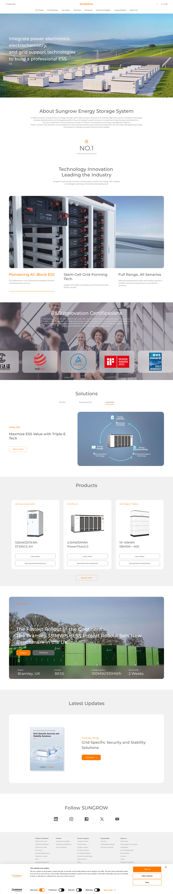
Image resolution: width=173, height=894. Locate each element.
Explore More (18, 449)
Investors (123, 856)
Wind (37, 859)
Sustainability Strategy (108, 844)
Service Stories (81, 844)
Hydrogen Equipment (42, 862)
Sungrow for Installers (63, 841)
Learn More (35, 556)
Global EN (11, 4)
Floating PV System (41, 856)
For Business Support (84, 853)
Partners (77, 10)
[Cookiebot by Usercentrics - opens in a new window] (17, 890)
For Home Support (83, 850)
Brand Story (124, 841)
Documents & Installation (35, 563)
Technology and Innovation (129, 844)
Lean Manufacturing (126, 850)
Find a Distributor (61, 847)
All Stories (43, 653)
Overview (104, 841)
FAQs (79, 862)
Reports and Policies (107, 847)
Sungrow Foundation (127, 862)
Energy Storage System (42, 853)
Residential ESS (85, 402)
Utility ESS (109, 402)
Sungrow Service (82, 841)
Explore (23, 653)
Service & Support (103, 10)
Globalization (124, 847)
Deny (147, 882)
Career (122, 859)
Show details (108, 890)
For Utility (66, 10)
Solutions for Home (41, 841)
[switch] (61, 890)
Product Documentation (85, 856)
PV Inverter (38, 850)
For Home (40, 10)
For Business (52, 10)
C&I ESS (62, 402)
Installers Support (82, 847)
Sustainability (120, 10)
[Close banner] (166, 867)
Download (89, 757)
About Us (133, 10)
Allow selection (147, 876)
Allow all (147, 869)
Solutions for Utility (41, 847)
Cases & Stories (82, 859)
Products (88, 10)
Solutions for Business (42, 844)
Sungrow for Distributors (63, 844)
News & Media (124, 853)
